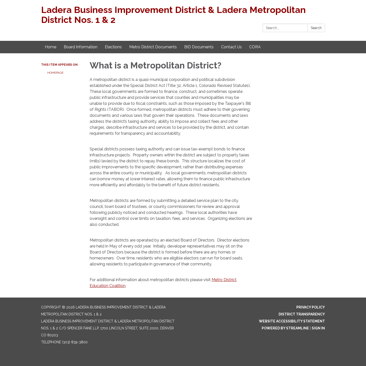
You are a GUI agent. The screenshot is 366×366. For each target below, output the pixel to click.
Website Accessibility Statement (292, 321)
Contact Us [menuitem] (231, 47)
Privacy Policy (310, 307)
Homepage (55, 72)
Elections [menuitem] (113, 47)
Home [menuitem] (50, 47)
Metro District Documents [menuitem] (153, 47)
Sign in (318, 328)
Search (316, 28)
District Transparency (302, 314)
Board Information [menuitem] (80, 47)
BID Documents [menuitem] (199, 47)
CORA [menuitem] (255, 47)
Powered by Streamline (285, 328)
